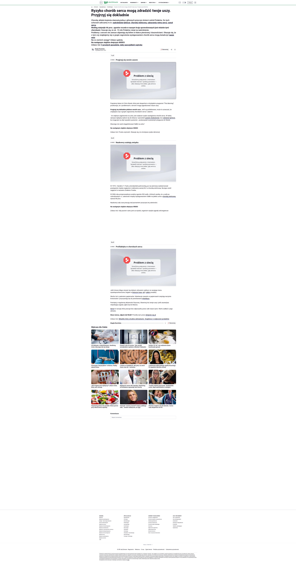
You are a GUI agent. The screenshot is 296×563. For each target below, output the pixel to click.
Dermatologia (127, 520)
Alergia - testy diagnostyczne (105, 520)
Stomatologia (127, 534)
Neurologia (126, 527)
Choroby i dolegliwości (153, 517)
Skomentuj (165, 49)
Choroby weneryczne (152, 522)
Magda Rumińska (100, 49)
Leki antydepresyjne (177, 519)
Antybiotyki (175, 520)
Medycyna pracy (102, 524)
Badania (101, 517)
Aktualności (124, 2)
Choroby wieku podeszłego (153, 524)
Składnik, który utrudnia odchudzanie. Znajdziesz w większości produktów (144, 319)
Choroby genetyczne (152, 520)
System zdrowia (163, 2)
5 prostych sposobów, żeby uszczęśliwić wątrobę (121, 45)
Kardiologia (126, 526)
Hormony (150, 526)
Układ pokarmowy (152, 529)
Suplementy (175, 527)
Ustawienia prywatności (172, 549)
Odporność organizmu (153, 527)
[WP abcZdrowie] (112, 2)
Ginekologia (126, 522)
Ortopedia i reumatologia (129, 532)
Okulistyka (126, 529)
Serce (112, 309)
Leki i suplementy (176, 517)
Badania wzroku (102, 537)
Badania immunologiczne (104, 532)
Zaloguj (190, 2)
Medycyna (152, 2)
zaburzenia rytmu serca (157, 23)
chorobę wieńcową (139, 23)
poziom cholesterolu (152, 118)
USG (100, 539)
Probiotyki (175, 524)
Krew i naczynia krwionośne (154, 532)
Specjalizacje (126, 517)
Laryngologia (126, 524)
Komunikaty (133, 2)
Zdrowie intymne (151, 531)
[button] (184, 2)
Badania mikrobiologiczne (104, 526)
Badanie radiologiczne (104, 536)
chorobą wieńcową (169, 196)
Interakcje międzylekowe (178, 522)
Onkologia (126, 531)
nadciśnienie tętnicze (121, 23)
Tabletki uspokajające (177, 526)
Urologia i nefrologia (128, 536)
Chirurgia (126, 519)
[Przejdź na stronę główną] (101, 3)
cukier (148, 292)
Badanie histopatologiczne (104, 531)
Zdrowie (143, 2)
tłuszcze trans (137, 292)
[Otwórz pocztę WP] (180, 2)
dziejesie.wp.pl (151, 315)
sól (144, 292)
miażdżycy (145, 298)
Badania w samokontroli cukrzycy (106, 529)
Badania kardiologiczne (104, 519)
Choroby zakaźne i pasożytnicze (155, 519)
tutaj (128, 559)
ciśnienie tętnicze (169, 118)
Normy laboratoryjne (103, 522)
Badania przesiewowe (103, 527)
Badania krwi (102, 534)
